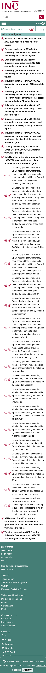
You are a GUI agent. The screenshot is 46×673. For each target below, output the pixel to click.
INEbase (4, 29)
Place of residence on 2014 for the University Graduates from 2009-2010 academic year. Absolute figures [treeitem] (22, 52)
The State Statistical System (14, 582)
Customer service (9, 615)
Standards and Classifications (14, 566)
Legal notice (6, 554)
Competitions (7, 606)
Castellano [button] (39, 11)
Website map (7, 550)
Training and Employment (13, 595)
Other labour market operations (22, 29)
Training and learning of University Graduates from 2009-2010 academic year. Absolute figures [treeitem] (22, 150)
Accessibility (7, 557)
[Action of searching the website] (41, 17)
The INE (5, 575)
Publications (7, 622)
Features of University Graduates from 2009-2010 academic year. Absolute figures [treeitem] (22, 42)
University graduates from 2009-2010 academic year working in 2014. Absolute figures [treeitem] (24, 73)
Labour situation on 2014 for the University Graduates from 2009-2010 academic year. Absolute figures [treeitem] (22, 63)
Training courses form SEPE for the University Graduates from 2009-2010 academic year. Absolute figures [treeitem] (22, 535)
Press (4, 561)
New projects (7, 569)
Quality (4, 586)
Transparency (7, 579)
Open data (6, 619)
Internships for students (11, 599)
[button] (39, 23)
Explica (4, 609)
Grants (4, 602)
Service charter (8, 626)
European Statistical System (14, 589)
